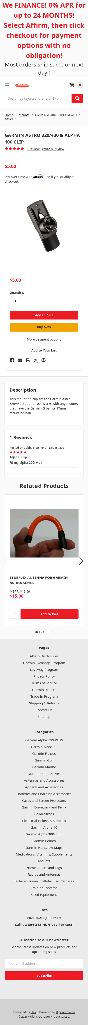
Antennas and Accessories (44, 780)
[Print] (27, 360)
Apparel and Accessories (44, 787)
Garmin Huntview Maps (44, 847)
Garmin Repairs (44, 689)
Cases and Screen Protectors (44, 800)
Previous (5, 561)
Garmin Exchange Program (44, 662)
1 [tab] (36, 632)
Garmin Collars (44, 840)
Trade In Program (44, 696)
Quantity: (17, 293)
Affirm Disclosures (44, 656)
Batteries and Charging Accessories (44, 793)
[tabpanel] (44, 560)
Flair (33, 1012)
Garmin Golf (44, 760)
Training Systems (44, 888)
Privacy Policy (44, 676)
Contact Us (44, 710)
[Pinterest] (43, 360)
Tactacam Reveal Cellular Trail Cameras (44, 881)
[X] (35, 360)
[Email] (20, 360)
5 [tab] (52, 632)
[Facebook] (12, 360)
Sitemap (44, 716)
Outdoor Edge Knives (44, 773)
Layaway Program (44, 669)
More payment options (44, 339)
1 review (33, 149)
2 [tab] (40, 632)
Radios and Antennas (44, 874)
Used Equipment (44, 894)
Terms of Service (44, 683)
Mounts (44, 861)
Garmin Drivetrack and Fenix (44, 807)
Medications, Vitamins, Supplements (44, 854)
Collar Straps (44, 814)
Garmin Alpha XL (44, 746)
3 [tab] (44, 632)
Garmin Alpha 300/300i (44, 834)
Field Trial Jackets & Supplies (44, 820)
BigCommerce (65, 1012)
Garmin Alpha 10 (44, 827)
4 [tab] (48, 632)
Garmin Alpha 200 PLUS (44, 740)
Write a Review (53, 149)
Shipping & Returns (44, 703)
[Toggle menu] (7, 85)
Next (81, 561)
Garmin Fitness (44, 753)
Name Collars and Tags (44, 867)
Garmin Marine (44, 767)
